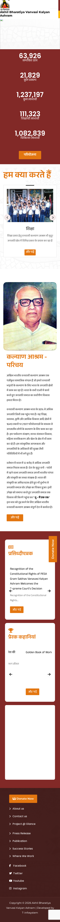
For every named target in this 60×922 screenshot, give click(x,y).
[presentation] (7, 217)
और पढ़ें (30, 252)
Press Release (21, 833)
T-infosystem (30, 912)
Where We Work (23, 856)
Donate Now (25, 798)
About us (18, 809)
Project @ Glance (24, 824)
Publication (19, 841)
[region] (30, 33)
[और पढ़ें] (30, 205)
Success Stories (22, 849)
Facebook (19, 866)
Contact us (19, 816)
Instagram (19, 888)
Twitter (17, 873)
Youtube (18, 881)
